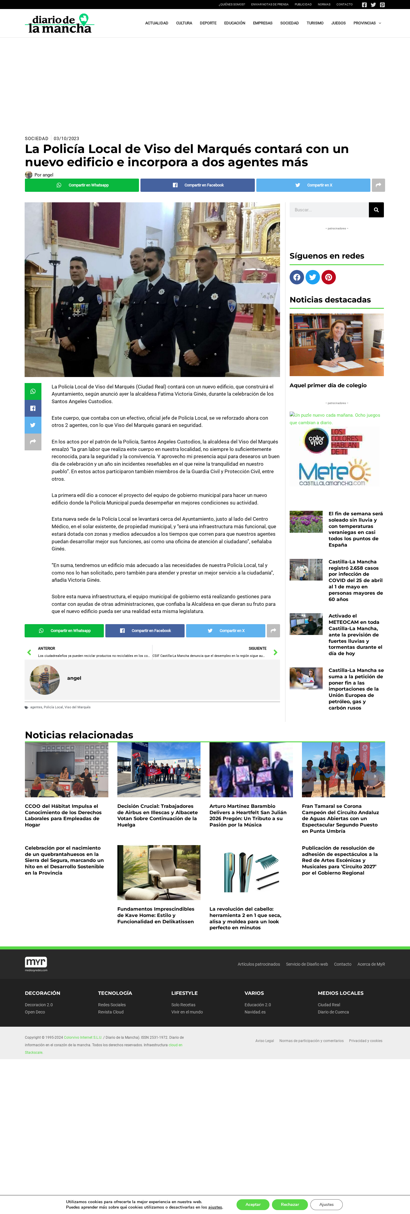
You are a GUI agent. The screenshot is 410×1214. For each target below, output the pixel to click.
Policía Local (53, 707)
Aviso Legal (264, 1041)
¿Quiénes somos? (232, 4)
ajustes (215, 1207)
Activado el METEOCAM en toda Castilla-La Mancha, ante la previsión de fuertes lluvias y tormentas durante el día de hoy (355, 634)
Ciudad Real (329, 1004)
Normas (324, 4)
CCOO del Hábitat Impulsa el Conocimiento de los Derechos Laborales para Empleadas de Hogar (63, 815)
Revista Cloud (111, 1012)
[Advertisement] (205, 83)
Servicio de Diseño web (307, 964)
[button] (378, 23)
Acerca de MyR (371, 964)
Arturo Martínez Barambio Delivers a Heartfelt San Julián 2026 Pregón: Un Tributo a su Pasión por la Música (248, 815)
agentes (36, 707)
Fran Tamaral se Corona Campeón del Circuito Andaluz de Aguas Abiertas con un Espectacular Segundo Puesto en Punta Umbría (340, 818)
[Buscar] (376, 209)
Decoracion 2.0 (39, 1004)
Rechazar (290, 1204)
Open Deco (35, 1012)
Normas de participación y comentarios (311, 1041)
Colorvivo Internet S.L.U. (83, 1037)
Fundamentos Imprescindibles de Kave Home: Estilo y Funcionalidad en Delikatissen (155, 915)
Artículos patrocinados (259, 964)
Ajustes (326, 1204)
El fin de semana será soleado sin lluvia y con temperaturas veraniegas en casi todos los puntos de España (356, 529)
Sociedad (37, 138)
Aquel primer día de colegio (328, 385)
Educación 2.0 (258, 1004)
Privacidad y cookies (365, 1041)
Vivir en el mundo (187, 1012)
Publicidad (303, 4)
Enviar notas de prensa (270, 4)
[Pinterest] (382, 5)
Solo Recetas (183, 1004)
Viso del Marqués (78, 707)
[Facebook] (364, 5)
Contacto (344, 4)
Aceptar (253, 1204)
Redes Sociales (112, 1004)
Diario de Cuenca (333, 1012)
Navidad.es (255, 1012)
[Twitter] (373, 5)
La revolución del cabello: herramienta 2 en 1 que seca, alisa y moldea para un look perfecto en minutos (245, 918)
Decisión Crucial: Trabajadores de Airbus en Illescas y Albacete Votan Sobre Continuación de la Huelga (157, 815)
